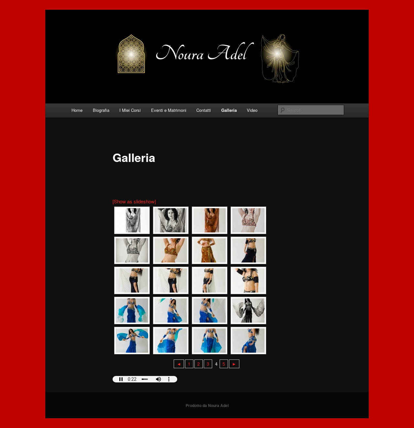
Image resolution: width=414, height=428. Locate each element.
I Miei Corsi (130, 110)
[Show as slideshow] (134, 201)
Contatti (203, 110)
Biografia (101, 110)
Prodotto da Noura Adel (207, 405)
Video (252, 110)
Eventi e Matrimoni (168, 110)
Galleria (229, 110)
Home (76, 110)
